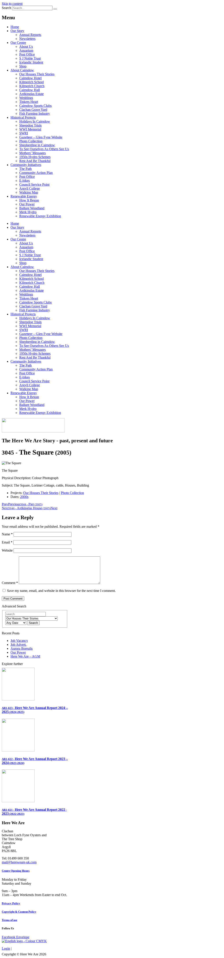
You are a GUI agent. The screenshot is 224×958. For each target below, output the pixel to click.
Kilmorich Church (31, 86)
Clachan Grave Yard (33, 109)
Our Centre (18, 42)
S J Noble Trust (30, 58)
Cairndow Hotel (30, 78)
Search (6, 8)
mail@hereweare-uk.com (19, 862)
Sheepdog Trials (30, 125)
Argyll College (29, 188)
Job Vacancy (19, 640)
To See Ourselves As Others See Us (44, 149)
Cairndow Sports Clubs (35, 106)
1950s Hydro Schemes (35, 157)
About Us (26, 46)
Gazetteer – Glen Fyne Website (40, 137)
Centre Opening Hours (16, 870)
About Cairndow (22, 70)
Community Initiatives (25, 165)
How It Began (29, 200)
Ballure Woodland (31, 208)
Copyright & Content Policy (19, 911)
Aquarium (26, 50)
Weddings (26, 98)
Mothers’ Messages (32, 153)
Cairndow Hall (29, 90)
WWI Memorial (30, 129)
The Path (25, 169)
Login (6, 948)
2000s (24, 497)
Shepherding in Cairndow (37, 145)
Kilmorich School (31, 82)
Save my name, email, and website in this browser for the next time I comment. (61, 591)
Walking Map (28, 192)
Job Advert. (18, 644)
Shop (22, 66)
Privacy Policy (11, 903)
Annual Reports (30, 35)
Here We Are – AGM (25, 656)
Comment (10, 583)
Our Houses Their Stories (36, 74)
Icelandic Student (31, 62)
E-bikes (24, 180)
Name (7, 534)
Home (14, 27)
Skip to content (12, 3)
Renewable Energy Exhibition (40, 216)
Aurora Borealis (21, 648)
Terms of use (9, 920)
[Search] (55, 9)
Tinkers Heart (28, 102)
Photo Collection (30, 141)
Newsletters (27, 39)
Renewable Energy (23, 196)
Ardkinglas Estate (31, 94)
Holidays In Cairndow (34, 121)
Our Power (27, 204)
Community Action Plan (36, 173)
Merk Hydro (28, 212)
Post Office (27, 54)
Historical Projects (23, 117)
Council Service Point (34, 184)
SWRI (23, 133)
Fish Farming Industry (34, 113)
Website (7, 550)
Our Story (17, 31)
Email (7, 542)
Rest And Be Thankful (35, 161)
